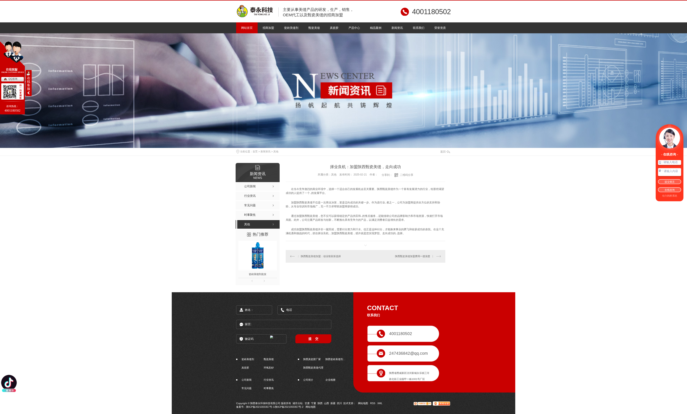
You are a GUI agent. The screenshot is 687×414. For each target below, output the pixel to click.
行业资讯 (269, 379)
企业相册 (330, 379)
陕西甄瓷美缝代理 (313, 367)
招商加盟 (268, 27)
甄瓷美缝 (314, 27)
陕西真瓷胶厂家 (312, 359)
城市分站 (298, 403)
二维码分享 (406, 174)
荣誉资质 (440, 27)
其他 (275, 151)
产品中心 (354, 27)
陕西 (320, 403)
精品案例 (375, 27)
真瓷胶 (334, 27)
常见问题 (247, 388)
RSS (372, 403)
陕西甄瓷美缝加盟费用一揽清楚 (412, 256)
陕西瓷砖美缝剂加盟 (336, 359)
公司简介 (308, 379)
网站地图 (363, 403)
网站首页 (247, 27)
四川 (339, 403)
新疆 (332, 403)
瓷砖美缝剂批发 (257, 274)
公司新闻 (247, 379)
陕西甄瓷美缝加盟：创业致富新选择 (321, 256)
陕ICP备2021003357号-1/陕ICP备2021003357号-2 (274, 406)
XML (380, 403)
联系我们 (418, 27)
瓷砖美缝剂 (291, 27)
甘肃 (307, 403)
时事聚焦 (269, 388)
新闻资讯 (397, 27)
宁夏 (313, 403)
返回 (443, 151)
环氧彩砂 (269, 367)
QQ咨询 (12, 78)
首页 (255, 151)
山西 (326, 403)
